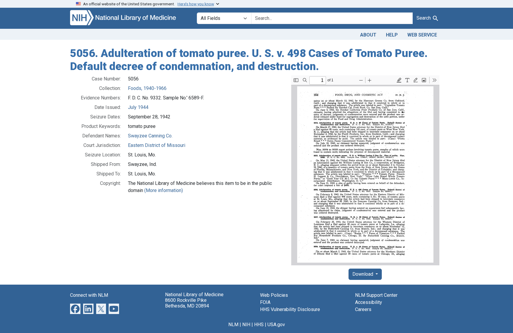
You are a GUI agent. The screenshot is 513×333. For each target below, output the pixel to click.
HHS (259, 324)
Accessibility (368, 302)
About (368, 35)
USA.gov (276, 324)
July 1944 (138, 107)
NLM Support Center (376, 295)
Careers (363, 309)
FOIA (265, 302)
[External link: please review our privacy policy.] (75, 308)
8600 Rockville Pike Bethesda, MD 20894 (187, 303)
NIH (246, 324)
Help (392, 35)
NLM (233, 324)
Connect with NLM (89, 295)
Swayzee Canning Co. (150, 136)
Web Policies (274, 295)
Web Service (422, 35)
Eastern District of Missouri (156, 145)
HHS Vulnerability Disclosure (290, 309)
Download (363, 274)
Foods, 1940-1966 (147, 88)
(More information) (163, 190)
